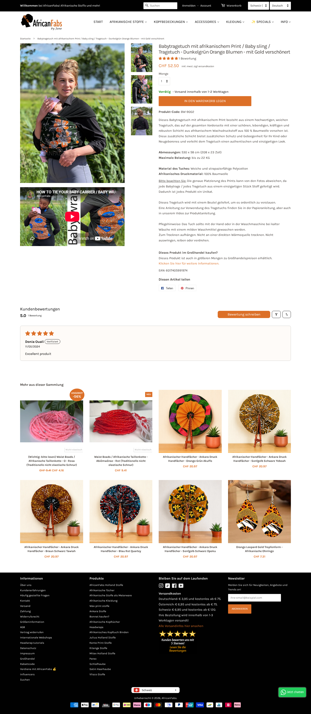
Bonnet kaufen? (99, 616)
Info (285, 22)
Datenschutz (28, 648)
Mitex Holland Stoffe (102, 653)
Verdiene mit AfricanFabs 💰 (38, 669)
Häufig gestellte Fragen (35, 595)
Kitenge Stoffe (98, 648)
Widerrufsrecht (29, 616)
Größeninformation (32, 621)
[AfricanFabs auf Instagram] (161, 586)
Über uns (26, 585)
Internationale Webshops (36, 637)
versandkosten (206, 66)
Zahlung (25, 611)
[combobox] (160, 5)
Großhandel (27, 658)
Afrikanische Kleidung (103, 600)
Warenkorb (234, 5)
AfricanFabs (169, 698)
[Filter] (276, 314)
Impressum (27, 653)
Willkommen (29, 5)
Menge (163, 74)
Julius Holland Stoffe (102, 637)
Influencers (27, 674)
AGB (22, 627)
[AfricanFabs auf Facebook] (174, 586)
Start (98, 22)
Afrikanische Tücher (101, 590)
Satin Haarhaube (100, 669)
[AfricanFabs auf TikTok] (167, 587)
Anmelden (188, 5)
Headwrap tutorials (32, 642)
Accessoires (206, 22)
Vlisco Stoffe (97, 674)
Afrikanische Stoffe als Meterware (110, 595)
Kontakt (25, 600)
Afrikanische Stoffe (127, 22)
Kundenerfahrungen (33, 590)
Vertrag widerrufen (32, 632)
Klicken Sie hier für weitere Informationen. (189, 263)
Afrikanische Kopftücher (104, 621)
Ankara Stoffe (97, 611)
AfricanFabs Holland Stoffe (106, 585)
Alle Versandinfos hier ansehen (181, 626)
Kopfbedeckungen (170, 22)
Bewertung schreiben (244, 314)
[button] (169, 58)
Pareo (92, 658)
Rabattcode (27, 664)
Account (205, 5)
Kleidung (234, 22)
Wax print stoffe (99, 605)
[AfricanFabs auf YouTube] (181, 586)
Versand (25, 605)
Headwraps (96, 627)
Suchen (25, 679)
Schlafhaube (97, 664)
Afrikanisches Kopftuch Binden (109, 632)
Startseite (25, 38)
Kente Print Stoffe (100, 642)
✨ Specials (261, 22)
